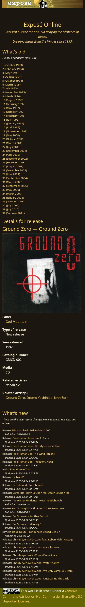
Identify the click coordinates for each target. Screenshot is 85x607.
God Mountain (16, 321)
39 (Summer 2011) (13, 213)
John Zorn (61, 397)
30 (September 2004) (15, 178)
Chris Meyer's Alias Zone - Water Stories (36, 563)
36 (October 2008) (13, 201)
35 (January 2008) (13, 197)
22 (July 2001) (10, 147)
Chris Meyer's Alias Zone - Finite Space (35, 555)
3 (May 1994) (10, 73)
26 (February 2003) (13, 162)
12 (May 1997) (11, 108)
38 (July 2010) (10, 209)
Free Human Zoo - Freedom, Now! (33, 461)
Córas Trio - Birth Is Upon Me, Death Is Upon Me (41, 493)
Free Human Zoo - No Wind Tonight (34, 453)
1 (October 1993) (12, 65)
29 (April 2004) (11, 174)
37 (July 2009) (10, 205)
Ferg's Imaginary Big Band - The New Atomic (38, 508)
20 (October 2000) (13, 139)
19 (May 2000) (11, 135)
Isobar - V (18, 477)
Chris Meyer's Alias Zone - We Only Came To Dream (43, 571)
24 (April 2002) (11, 154)
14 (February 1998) (13, 115)
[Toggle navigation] (12, 14)
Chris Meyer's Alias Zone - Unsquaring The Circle (41, 578)
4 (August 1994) (12, 76)
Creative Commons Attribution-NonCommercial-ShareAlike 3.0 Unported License (42, 595)
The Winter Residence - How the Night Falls (37, 500)
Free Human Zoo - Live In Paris (31, 438)
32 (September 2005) (15, 186)
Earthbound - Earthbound (28, 485)
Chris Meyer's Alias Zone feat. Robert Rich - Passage (43, 539)
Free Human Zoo (20, 469)
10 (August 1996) (12, 100)
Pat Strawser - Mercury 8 (27, 524)
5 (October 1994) (12, 80)
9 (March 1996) (11, 96)
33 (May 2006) (11, 190)
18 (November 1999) (14, 131)
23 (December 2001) (14, 150)
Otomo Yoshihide (39, 397)
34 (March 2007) (12, 193)
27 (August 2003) (12, 166)
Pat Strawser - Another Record (30, 516)
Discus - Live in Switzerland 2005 (31, 430)
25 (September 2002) (15, 158)
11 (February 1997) (13, 104)
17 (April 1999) (11, 127)
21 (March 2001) (12, 143)
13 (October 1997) (13, 111)
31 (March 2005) (12, 182)
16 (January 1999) (13, 123)
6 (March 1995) (11, 84)
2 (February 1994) (13, 69)
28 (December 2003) (14, 170)
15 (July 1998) (10, 119)
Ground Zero (15, 397)
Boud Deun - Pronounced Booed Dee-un (36, 532)
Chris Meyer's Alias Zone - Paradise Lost (36, 547)
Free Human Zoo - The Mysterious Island (36, 446)
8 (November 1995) (14, 92)
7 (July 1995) (10, 88)
